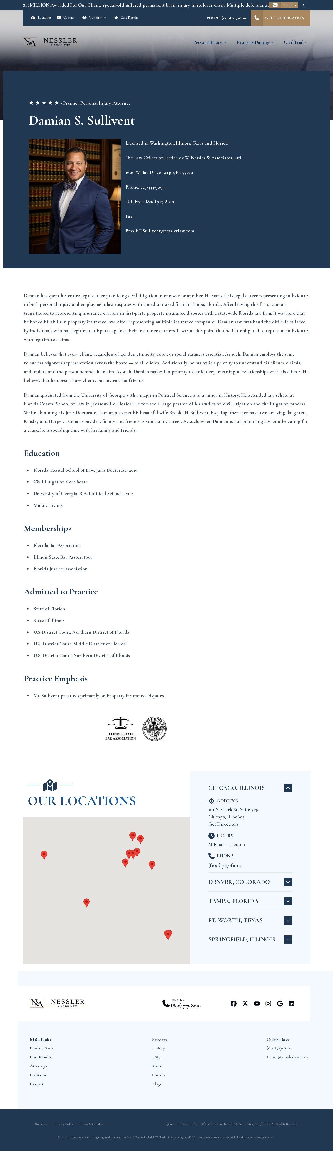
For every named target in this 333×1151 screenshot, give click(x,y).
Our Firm (95, 17)
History (158, 1048)
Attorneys (38, 1066)
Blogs (156, 1084)
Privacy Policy (64, 1124)
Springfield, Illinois (241, 939)
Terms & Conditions (93, 1124)
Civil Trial (293, 42)
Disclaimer (41, 1124)
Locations (44, 17)
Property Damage (253, 42)
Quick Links (278, 1040)
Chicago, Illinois (236, 787)
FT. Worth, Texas (235, 920)
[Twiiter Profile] (245, 1004)
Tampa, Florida (233, 901)
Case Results (129, 17)
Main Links (40, 1040)
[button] (137, 852)
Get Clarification (284, 17)
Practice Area (41, 1048)
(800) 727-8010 (224, 865)
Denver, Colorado (239, 882)
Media (157, 1066)
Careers (158, 1075)
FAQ (156, 1057)
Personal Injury (207, 42)
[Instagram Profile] (268, 1004)
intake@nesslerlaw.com (287, 1057)
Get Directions (223, 824)
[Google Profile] (280, 1004)
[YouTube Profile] (257, 1004)
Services (159, 1040)
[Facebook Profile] (233, 1004)
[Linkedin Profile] (291, 1004)
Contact (290, 5)
